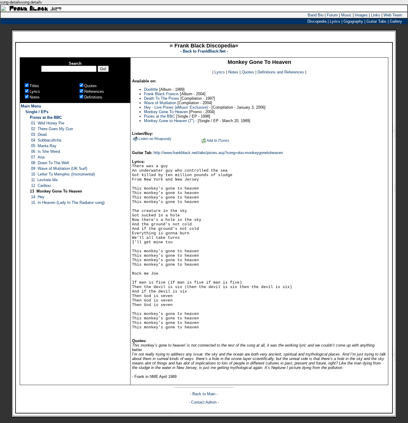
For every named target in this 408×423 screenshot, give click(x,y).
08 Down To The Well (50, 163)
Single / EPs (36, 112)
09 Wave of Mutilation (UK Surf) (59, 168)
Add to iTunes (218, 141)
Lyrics (219, 72)
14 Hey (38, 197)
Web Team (393, 15)
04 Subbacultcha (46, 140)
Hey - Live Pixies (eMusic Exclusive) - (177, 107)
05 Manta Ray (43, 146)
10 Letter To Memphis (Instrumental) (63, 174)
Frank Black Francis (161, 94)
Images (361, 15)
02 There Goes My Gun (52, 129)
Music (346, 15)
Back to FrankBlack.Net (205, 51)
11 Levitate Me (44, 180)
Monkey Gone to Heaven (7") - (170, 121)
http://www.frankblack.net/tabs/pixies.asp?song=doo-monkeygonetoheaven (218, 152)
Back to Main (204, 394)
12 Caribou (41, 185)
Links (375, 15)
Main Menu (31, 106)
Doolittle (151, 89)
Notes (233, 72)
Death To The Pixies (161, 98)
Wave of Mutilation (160, 103)
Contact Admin (204, 402)
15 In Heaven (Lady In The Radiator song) (68, 202)
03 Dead (39, 134)
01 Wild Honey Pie (47, 123)
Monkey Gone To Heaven (166, 112)
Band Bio (315, 15)
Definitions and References (280, 72)
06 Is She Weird (45, 151)
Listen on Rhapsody (155, 139)
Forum (332, 15)
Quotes (248, 72)
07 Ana (38, 157)
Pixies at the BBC (46, 117)
